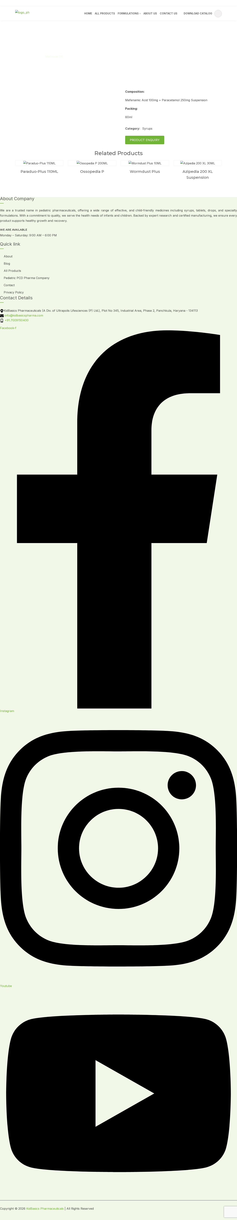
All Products (105, 13)
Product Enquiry (145, 140)
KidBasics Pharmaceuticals (45, 1208)
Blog (7, 263)
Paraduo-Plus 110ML (39, 171)
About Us (150, 13)
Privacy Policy (14, 292)
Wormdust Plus (145, 171)
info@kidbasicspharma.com (44, 3)
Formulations (128, 13)
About (8, 256)
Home (88, 13)
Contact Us (168, 13)
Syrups (34, 56)
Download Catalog (198, 13)
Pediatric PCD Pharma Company (26, 278)
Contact (9, 285)
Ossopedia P (92, 171)
